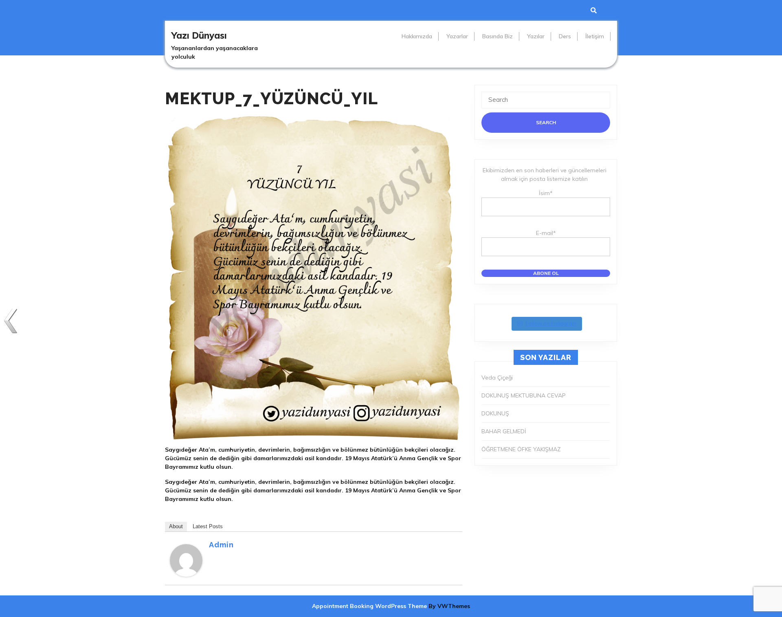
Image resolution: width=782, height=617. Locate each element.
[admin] (186, 560)
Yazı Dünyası (199, 35)
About (176, 526)
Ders (565, 36)
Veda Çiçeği (497, 377)
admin (221, 544)
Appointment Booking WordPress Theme (370, 606)
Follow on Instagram (551, 323)
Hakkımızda (417, 36)
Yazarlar (457, 36)
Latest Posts (208, 526)
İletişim (594, 36)
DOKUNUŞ (495, 413)
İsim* (546, 193)
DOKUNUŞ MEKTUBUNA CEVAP (523, 395)
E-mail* (546, 233)
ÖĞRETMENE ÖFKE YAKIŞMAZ (521, 449)
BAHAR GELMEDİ (503, 431)
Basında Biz (497, 36)
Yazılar (536, 36)
